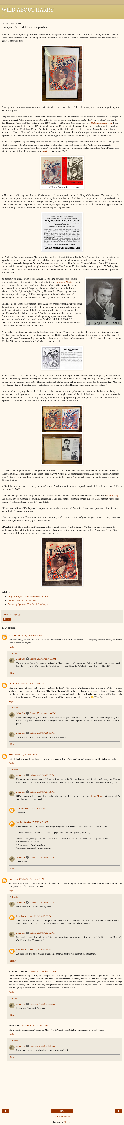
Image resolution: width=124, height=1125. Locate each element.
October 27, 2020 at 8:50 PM (42, 732)
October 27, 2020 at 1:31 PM (42, 774)
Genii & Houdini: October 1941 (23, 600)
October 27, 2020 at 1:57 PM (33, 808)
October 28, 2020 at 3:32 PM (42, 932)
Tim (11, 754)
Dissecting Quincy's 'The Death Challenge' (28, 604)
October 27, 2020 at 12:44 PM (43, 713)
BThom (12, 635)
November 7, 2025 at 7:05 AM (43, 1003)
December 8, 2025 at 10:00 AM (34, 1025)
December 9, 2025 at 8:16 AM (43, 1045)
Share (6, 619)
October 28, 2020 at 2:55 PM (39, 916)
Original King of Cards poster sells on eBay (28, 596)
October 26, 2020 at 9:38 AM (29, 635)
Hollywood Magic (63, 281)
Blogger (67, 1121)
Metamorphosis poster (101, 122)
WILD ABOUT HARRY (28, 9)
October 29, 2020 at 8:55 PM (39, 949)
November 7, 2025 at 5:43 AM (43, 971)
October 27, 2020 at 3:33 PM (36, 822)
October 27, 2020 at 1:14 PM (26, 754)
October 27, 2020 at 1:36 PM (42, 791)
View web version (62, 1116)
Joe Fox (19, 822)
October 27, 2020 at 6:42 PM (42, 902)
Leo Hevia (13, 878)
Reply (11, 646)
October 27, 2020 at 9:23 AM (31, 683)
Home (62, 1111)
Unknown (13, 683)
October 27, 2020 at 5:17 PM (31, 878)
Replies (15, 653)
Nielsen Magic (113, 495)
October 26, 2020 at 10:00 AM (43, 658)
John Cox (20, 658)
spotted (45, 150)
